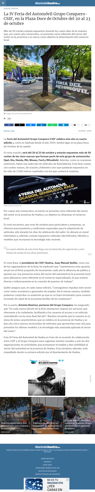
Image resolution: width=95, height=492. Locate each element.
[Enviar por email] (75, 125)
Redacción (5, 432)
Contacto (47, 462)
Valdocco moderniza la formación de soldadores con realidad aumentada (46, 426)
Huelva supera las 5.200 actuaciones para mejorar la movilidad (14, 426)
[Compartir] (9, 125)
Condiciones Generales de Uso (47, 468)
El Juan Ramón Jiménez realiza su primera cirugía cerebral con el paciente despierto (78, 424)
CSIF (9, 118)
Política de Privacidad (47, 471)
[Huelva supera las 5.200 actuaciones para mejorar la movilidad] (16, 415)
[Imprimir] (86, 125)
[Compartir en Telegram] (63, 125)
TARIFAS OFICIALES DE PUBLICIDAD (47, 474)
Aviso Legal (47, 465)
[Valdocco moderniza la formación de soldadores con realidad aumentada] (47, 415)
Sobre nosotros (47, 458)
